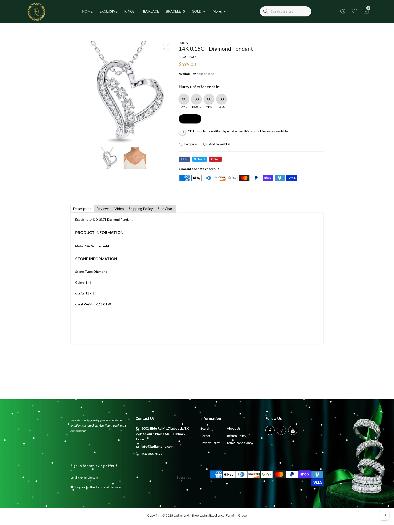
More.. (218, 11)
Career (205, 436)
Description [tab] (82, 208)
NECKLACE (150, 11)
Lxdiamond (181, 515)
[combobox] (285, 11)
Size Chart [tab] (166, 208)
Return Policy (236, 436)
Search (205, 428)
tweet (201, 159)
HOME (87, 11)
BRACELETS (175, 11)
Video (119, 208)
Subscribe (184, 477)
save (217, 159)
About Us (234, 428)
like (185, 159)
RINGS (129, 11)
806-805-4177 (151, 454)
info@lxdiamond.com (157, 446)
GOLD (197, 11)
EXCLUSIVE (108, 11)
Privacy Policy (210, 443)
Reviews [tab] (102, 208)
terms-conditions (239, 443)
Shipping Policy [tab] (141, 208)
